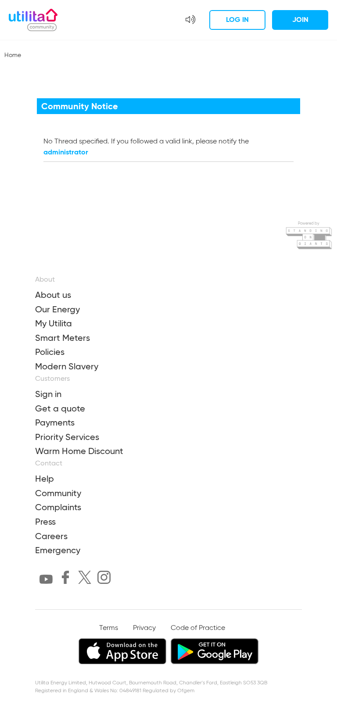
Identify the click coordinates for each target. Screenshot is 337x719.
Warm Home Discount (79, 451)
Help (44, 478)
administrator (65, 152)
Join (300, 19)
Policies (50, 352)
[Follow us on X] (84, 579)
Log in (237, 19)
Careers (51, 536)
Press (45, 521)
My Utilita (53, 323)
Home (12, 55)
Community (58, 493)
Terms (108, 628)
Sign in (48, 394)
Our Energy (57, 309)
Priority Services (67, 437)
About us (53, 295)
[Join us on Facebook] (65, 579)
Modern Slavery (66, 366)
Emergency (57, 550)
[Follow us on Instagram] (104, 579)
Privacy (144, 628)
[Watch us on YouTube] (46, 581)
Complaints (58, 507)
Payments (55, 422)
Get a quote (60, 408)
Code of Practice (198, 628)
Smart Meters (62, 338)
